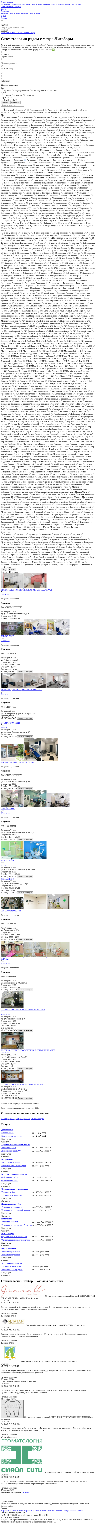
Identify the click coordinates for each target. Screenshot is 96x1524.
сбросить (5, 81)
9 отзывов (5, 641)
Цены (3, 16)
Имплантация (76, 4)
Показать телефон (25, 672)
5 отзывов (5, 594)
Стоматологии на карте (11, 7)
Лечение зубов (49, 4)
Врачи (3, 9)
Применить (15, 102)
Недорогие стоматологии (12, 4)
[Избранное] (2, 20)
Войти (4, 25)
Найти (4, 30)
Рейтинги (5, 11)
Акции (4, 18)
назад (4, 570)
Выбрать (12, 570)
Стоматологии (7, 2)
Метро (32, 33)
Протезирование (63, 4)
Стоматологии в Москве (19, 33)
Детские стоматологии (33, 4)
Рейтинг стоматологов (30, 13)
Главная (4, 33)
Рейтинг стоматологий (11, 13)
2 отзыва (4, 694)
